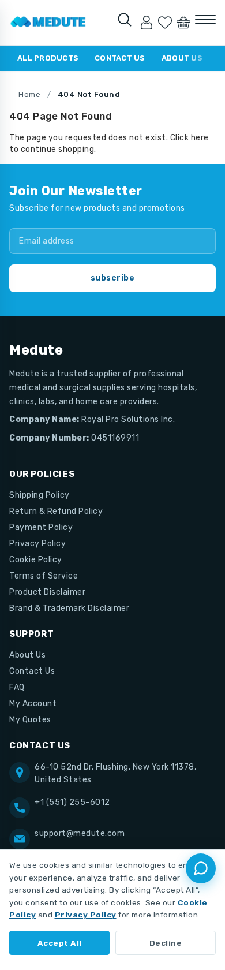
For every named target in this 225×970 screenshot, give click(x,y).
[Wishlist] (165, 22)
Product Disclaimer (47, 592)
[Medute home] (48, 22)
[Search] (124, 19)
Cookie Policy (35, 560)
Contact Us (120, 58)
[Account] (146, 22)
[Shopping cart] (183, 22)
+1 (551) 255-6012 (72, 802)
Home (29, 94)
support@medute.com (80, 833)
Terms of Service (43, 576)
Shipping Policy (39, 495)
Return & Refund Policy (56, 511)
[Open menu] (205, 19)
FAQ (17, 687)
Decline (165, 942)
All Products (47, 58)
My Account (33, 703)
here (200, 138)
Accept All (60, 942)
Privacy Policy (37, 544)
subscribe (113, 278)
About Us (182, 58)
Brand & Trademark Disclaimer (69, 608)
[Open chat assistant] (201, 868)
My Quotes (30, 720)
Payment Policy (41, 527)
